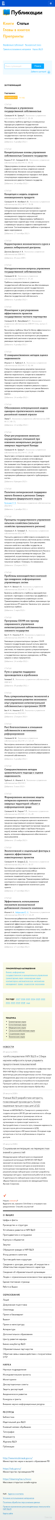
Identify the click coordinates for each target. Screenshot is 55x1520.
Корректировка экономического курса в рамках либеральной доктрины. (27, 245)
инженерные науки (32, 978)
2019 (18, 1003)
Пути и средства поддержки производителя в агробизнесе (21, 673)
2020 (13, 1003)
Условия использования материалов (18, 1498)
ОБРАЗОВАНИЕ (11, 1294)
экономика (39, 984)
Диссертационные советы (15, 1384)
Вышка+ (6, 1319)
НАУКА (7, 1364)
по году (22, 97)
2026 (23, 999)
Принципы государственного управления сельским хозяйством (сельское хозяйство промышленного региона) (27, 523)
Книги (8, 23)
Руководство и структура (15, 1225)
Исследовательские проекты (17, 1374)
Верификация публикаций (13, 45)
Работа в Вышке (10, 1286)
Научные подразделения (14, 1369)
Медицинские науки (17, 1027)
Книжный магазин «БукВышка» (17, 1427)
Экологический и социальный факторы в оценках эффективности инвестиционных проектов (27, 854)
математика (39, 981)
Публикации (26, 12)
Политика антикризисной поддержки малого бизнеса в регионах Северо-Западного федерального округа (25, 495)
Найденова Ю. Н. (22, 912)
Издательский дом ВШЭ (14, 1422)
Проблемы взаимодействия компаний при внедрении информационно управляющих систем (25, 579)
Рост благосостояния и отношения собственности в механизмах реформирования (23, 730)
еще (28, 1003)
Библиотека (8, 1417)
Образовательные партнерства (18, 1349)
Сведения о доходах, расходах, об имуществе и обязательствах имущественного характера (26, 1265)
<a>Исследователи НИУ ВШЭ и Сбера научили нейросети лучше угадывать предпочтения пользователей (24, 1060)
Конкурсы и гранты (12, 1399)
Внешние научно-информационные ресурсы (24, 1404)
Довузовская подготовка (15, 1304)
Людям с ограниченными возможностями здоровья (27, 1277)
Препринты (13, 36)
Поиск (37, 66)
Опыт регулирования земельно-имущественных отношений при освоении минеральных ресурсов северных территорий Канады (23, 440)
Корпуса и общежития (13, 1239)
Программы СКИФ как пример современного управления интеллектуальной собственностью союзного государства (23, 625)
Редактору (48, 1517)
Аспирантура (9, 1329)
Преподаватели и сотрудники (17, 1234)
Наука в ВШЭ (37, 49)
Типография (8, 1431)
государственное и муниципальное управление (27, 975)
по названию (10, 97)
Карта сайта (8, 1513)
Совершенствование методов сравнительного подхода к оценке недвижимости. (23, 773)
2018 (23, 1003)
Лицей (6, 1299)
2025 (28, 999)
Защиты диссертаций (13, 1389)
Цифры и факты (10, 1220)
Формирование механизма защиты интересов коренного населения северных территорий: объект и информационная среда (24, 802)
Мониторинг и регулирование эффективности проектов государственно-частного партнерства (25, 313)
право (20, 984)
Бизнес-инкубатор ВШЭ (14, 1344)
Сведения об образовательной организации (24, 1272)
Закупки (6, 1244)
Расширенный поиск (33, 45)
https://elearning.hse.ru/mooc (17, 1479)
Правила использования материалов (17, 49)
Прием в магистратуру (13, 1324)
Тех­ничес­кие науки (17, 1036)
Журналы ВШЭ (10, 1441)
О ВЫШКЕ (8, 1215)
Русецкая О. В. (10, 503)
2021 (8, 1003)
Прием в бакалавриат (13, 1314)
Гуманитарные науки (17, 1021)
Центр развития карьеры (15, 1339)
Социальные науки (17, 1033)
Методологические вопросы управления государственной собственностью (27, 270)
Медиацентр (9, 1436)
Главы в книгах (16, 29)
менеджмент (11, 984)
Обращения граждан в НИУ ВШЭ (18, 1249)
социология (29, 984)
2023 (38, 999)
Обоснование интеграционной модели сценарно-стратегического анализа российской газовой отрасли (26, 411)
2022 (43, 999)
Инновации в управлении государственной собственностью (22, 109)
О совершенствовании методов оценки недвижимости (26, 356)
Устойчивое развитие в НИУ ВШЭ (19, 1229)
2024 (33, 999)
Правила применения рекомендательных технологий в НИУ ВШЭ (26, 1507)
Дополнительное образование (18, 1334)
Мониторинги (9, 1379)
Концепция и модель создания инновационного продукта (21, 195)
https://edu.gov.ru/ (12, 1468)
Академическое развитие (15, 1394)
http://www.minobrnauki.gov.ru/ (18, 1458)
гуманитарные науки (14, 978)
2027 (18, 999)
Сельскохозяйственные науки (22, 1030)
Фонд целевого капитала (15, 1254)
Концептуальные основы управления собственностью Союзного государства (26, 154)
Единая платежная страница (16, 1281)
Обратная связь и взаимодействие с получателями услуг (27, 1355)
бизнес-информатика (15, 972)
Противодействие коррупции (17, 1259)
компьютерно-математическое (19, 981)
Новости (8, 1046)
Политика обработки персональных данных (21, 1502)
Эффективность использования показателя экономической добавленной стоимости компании (23, 905)
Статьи (23, 23)
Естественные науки (17, 1024)
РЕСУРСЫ (8, 1412)
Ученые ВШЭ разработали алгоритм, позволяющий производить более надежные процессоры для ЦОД (23, 1101)
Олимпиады (8, 1309)
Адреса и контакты (16, 1494)
